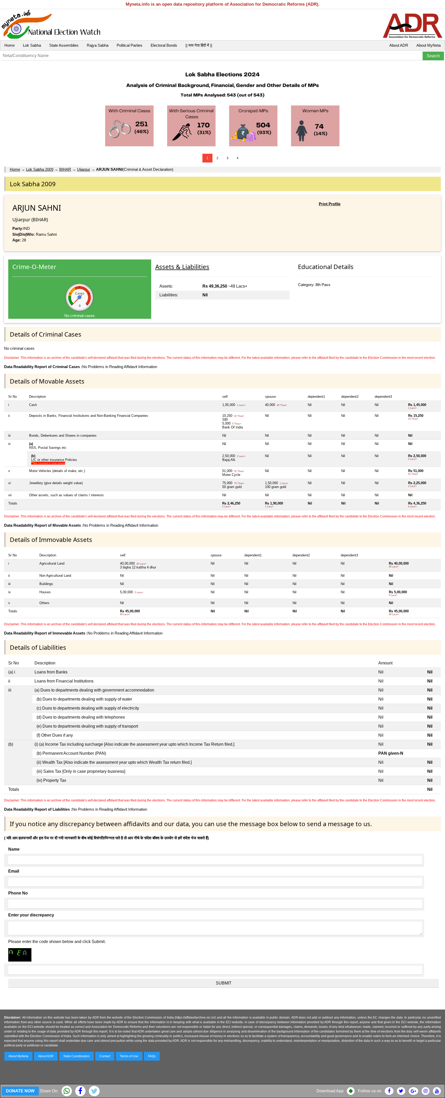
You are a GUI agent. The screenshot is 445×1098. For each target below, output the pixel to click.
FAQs (152, 1056)
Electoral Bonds (164, 45)
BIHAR (65, 169)
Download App (330, 1091)
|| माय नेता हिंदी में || (198, 45)
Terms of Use (129, 1056)
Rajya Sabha (97, 45)
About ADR (398, 45)
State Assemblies (64, 45)
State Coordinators (76, 1056)
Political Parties (129, 45)
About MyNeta (428, 45)
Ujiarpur (83, 169)
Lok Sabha (32, 45)
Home (9, 45)
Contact (104, 1056)
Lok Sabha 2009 (39, 169)
